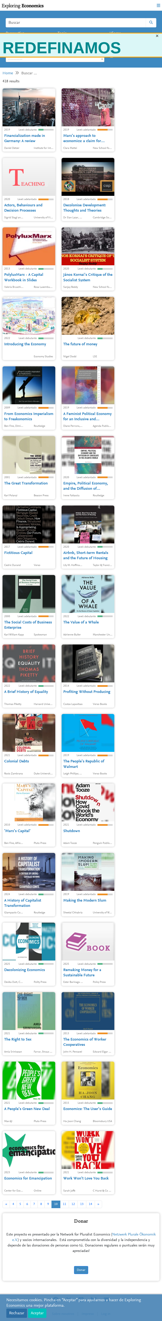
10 (56, 1204)
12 (73, 1204)
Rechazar (16, 1313)
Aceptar (37, 1313)
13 (82, 1204)
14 (90, 1204)
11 (64, 1204)
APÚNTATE (80, 83)
